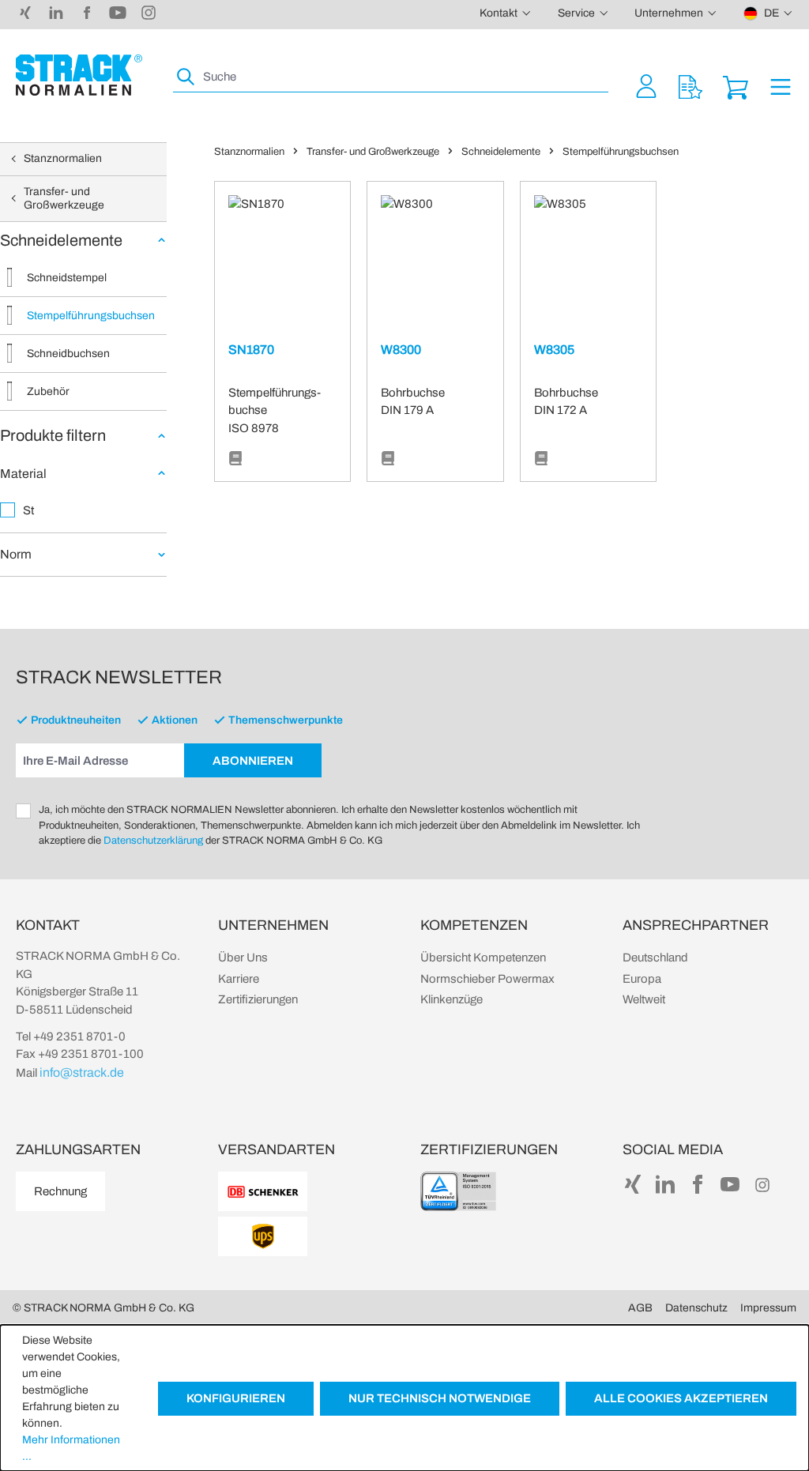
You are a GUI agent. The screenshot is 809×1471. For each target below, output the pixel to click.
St (28, 510)
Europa (642, 979)
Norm (16, 554)
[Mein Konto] (646, 85)
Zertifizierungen (258, 999)
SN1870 (251, 349)
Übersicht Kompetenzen (483, 957)
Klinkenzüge (451, 999)
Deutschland (655, 957)
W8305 (554, 349)
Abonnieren (253, 760)
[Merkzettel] (690, 85)
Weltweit (644, 999)
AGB (640, 1308)
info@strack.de (82, 1072)
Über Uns (243, 957)
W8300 (401, 349)
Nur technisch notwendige (439, 1398)
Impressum (768, 1308)
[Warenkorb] (735, 85)
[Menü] (780, 85)
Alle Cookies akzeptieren (681, 1398)
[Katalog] (235, 459)
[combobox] (404, 77)
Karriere (238, 979)
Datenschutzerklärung (153, 840)
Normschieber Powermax (487, 979)
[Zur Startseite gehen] (79, 75)
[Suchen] (186, 77)
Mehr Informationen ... (71, 1448)
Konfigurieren (235, 1398)
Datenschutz (696, 1308)
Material (23, 473)
